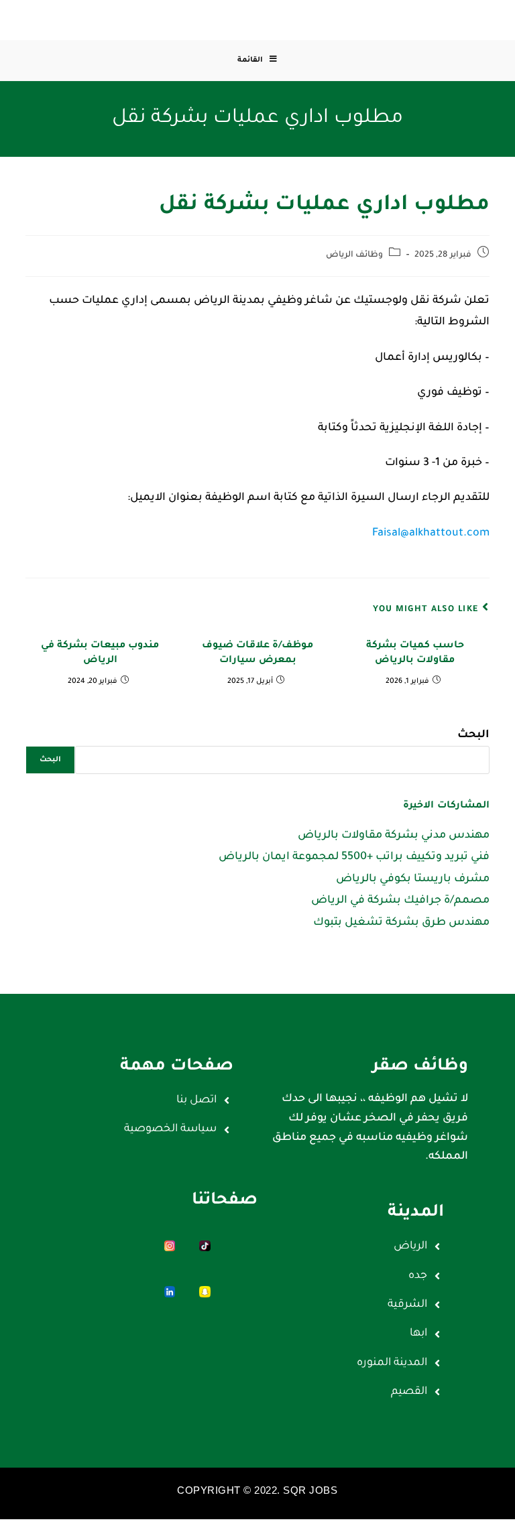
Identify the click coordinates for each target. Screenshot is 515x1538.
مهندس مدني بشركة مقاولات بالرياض (394, 836)
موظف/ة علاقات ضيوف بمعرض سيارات (257, 653)
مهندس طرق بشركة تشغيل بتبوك (401, 923)
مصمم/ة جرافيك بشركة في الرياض (400, 901)
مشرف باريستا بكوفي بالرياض (413, 879)
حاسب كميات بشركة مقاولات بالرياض (415, 653)
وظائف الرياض (355, 255)
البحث (473, 735)
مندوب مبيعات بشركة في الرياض (100, 653)
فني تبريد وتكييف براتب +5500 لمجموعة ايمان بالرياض (354, 857)
